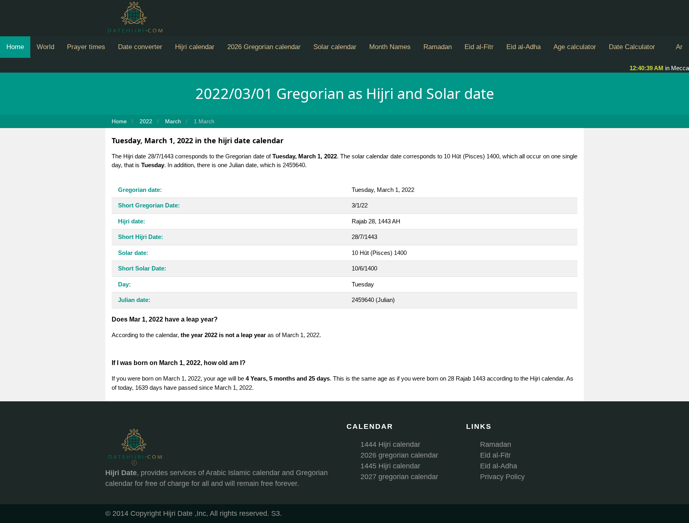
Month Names (390, 47)
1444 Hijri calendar (390, 444)
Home (15, 47)
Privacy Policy (502, 477)
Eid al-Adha (523, 47)
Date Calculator (632, 47)
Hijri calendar (195, 47)
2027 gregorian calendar (399, 477)
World (45, 47)
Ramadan (437, 47)
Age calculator (574, 47)
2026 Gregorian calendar (264, 47)
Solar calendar (334, 47)
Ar (679, 47)
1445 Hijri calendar (390, 466)
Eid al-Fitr (479, 47)
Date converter (140, 47)
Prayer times (86, 47)
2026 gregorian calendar (399, 455)
